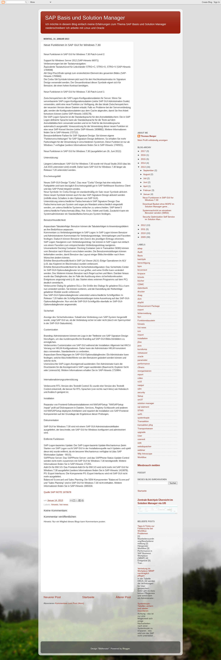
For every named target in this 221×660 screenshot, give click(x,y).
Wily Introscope (145, 454)
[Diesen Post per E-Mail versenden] (71, 500)
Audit (140, 252)
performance (144, 364)
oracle (140, 356)
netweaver (142, 353)
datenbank (143, 288)
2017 (143, 151)
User (140, 436)
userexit (141, 439)
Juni (145, 182)
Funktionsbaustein (146, 320)
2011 (143, 229)
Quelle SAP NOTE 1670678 (57, 492)
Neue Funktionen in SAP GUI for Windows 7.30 (158, 199)
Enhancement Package (149, 306)
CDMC (141, 284)
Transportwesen (145, 428)
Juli (145, 178)
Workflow (142, 457)
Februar (147, 190)
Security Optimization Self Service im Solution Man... (159, 218)
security (141, 392)
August (146, 174)
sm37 (140, 400)
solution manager (146, 403)
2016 (143, 155)
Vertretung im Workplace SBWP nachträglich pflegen (146, 572)
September (148, 170)
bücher (141, 281)
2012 (143, 225)
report (140, 374)
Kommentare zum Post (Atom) (69, 603)
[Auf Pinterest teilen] (82, 500)
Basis (140, 256)
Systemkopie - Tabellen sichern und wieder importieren (145, 607)
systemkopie (143, 418)
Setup (140, 396)
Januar (146, 194)
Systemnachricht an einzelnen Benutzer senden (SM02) (157, 211)
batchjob (142, 259)
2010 (143, 233)
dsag (140, 295)
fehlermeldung (144, 313)
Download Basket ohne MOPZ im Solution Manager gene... (158, 205)
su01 (140, 414)
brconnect (142, 270)
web (139, 443)
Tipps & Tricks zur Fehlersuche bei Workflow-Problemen (146, 530)
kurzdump (142, 349)
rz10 (140, 381)
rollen (140, 378)
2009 (143, 237)
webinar (141, 450)
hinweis (54, 504)
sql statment (143, 407)
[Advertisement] (157, 82)
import (141, 335)
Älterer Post (123, 597)
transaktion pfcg (145, 425)
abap (140, 248)
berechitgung (144, 263)
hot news (64, 504)
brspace (141, 273)
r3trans (141, 367)
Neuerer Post (52, 597)
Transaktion (143, 421)
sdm (140, 389)
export (141, 310)
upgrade (142, 432)
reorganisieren (144, 371)
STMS (140, 410)
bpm (140, 266)
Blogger (126, 649)
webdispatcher (144, 446)
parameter (142, 360)
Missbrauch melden (149, 465)
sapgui (141, 385)
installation (143, 338)
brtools (141, 277)
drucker (141, 291)
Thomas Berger (148, 136)
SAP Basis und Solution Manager (85, 18)
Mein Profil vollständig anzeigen (153, 140)
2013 (143, 167)
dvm (140, 299)
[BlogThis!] (73, 500)
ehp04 (141, 302)
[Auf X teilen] (76, 500)
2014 (143, 163)
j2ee (140, 342)
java (139, 346)
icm (139, 331)
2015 (143, 159)
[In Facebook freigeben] (79, 500)
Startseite (88, 597)
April (145, 186)
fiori (139, 317)
